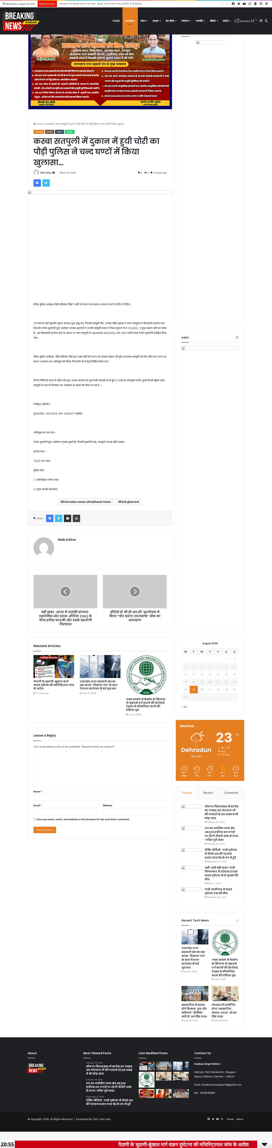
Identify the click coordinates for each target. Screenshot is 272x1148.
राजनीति (199, 20)
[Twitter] (46, 183)
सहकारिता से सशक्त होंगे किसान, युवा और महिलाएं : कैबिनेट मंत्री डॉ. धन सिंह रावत (194, 1010)
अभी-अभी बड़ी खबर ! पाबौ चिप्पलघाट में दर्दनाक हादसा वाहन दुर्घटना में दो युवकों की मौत (221, 873)
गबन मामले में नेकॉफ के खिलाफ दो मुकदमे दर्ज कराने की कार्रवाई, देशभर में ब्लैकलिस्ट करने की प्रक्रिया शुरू (106, 3)
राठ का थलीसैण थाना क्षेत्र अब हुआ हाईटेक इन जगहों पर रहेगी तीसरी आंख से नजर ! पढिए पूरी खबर (221, 834)
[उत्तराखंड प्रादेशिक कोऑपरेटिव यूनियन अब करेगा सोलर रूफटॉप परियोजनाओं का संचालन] (181, 1093)
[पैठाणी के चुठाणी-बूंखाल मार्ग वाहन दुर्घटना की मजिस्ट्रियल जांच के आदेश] (53, 666)
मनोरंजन (185, 20)
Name (37, 791)
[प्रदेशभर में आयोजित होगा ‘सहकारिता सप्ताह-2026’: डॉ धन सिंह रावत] (225, 993)
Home (116, 20)
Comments (231, 792)
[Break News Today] (21, 21)
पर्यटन (142, 20)
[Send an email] (54, 172)
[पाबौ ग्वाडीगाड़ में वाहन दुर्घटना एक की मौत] (192, 894)
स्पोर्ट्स (226, 20)
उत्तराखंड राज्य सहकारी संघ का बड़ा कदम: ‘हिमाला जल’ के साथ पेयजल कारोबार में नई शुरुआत (98, 685)
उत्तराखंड (129, 20)
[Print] (76, 518)
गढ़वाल (59, 131)
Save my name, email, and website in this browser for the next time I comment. (83, 819)
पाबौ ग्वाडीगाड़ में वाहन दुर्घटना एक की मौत (218, 891)
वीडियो (213, 20)
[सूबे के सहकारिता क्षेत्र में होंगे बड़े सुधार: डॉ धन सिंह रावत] (181, 1076)
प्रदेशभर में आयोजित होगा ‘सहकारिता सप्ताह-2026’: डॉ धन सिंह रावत (224, 1010)
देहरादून (70, 131)
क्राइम (156, 20)
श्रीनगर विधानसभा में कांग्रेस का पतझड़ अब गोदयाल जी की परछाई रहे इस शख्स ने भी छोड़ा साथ (222, 812)
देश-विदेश (170, 20)
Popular (187, 792)
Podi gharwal (129, 502)
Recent (208, 792)
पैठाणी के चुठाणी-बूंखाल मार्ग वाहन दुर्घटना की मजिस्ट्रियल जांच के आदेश (53, 685)
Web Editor (46, 172)
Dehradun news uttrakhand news (86, 502)
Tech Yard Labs (101, 1119)
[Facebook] (37, 183)
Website (107, 805)
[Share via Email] (67, 518)
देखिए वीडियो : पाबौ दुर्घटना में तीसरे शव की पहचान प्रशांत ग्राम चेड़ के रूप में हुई (221, 854)
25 (193, 689)
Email (37, 805)
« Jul (184, 706)
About (239, 1119)
